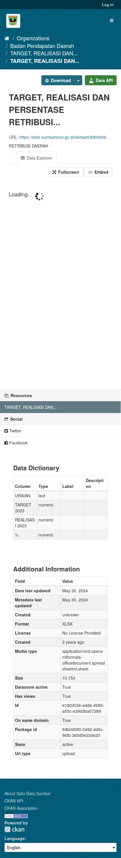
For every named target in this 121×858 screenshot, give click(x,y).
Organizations (33, 38)
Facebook (18, 443)
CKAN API (13, 801)
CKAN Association (21, 808)
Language (14, 838)
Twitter (14, 431)
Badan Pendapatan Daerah (42, 45)
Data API (104, 80)
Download (60, 80)
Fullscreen (68, 172)
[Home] (6, 38)
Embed (100, 172)
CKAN (14, 829)
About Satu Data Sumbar (27, 793)
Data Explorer (39, 158)
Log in (108, 4)
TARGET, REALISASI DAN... (44, 53)
